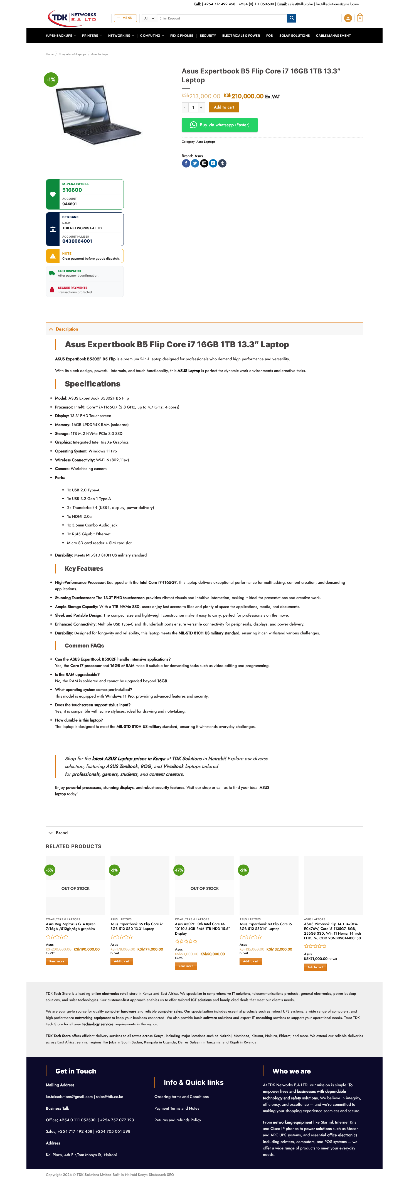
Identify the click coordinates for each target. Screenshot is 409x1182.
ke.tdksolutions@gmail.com (337, 4)
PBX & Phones (182, 35)
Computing (150, 35)
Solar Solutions (294, 35)
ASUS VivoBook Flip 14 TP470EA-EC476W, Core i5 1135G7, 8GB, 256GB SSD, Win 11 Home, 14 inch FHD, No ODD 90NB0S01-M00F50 (332, 931)
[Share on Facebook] (186, 163)
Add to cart (224, 107)
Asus (198, 156)
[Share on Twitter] (195, 163)
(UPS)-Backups (59, 35)
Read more (57, 961)
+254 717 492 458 (219, 4)
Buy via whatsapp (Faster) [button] (225, 125)
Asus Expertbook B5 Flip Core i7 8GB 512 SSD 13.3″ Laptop (136, 926)
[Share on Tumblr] (222, 163)
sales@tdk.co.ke (300, 4)
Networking (119, 35)
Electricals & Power (241, 35)
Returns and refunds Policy (177, 1120)
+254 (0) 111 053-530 (256, 4)
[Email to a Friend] (204, 163)
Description (67, 329)
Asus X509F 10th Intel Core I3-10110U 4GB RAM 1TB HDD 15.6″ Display (202, 929)
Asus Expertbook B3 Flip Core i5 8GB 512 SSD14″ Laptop (266, 926)
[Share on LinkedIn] (213, 163)
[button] (125, 18)
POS (269, 35)
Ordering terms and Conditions (182, 1096)
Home (50, 54)
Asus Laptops (99, 54)
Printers (90, 35)
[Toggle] (51, 329)
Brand (62, 832)
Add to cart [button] (121, 961)
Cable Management (333, 35)
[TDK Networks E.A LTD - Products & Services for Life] (74, 18)
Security (208, 35)
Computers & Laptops (72, 54)
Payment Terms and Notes (177, 1108)
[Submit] (291, 18)
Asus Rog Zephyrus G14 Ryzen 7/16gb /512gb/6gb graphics (70, 926)
